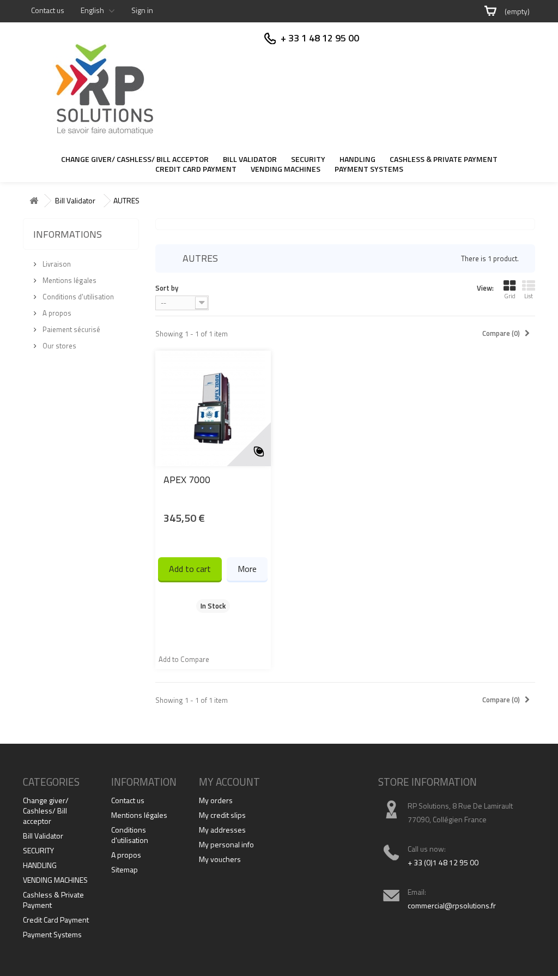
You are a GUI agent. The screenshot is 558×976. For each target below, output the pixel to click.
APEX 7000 (186, 479)
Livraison (56, 263)
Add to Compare (184, 659)
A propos (56, 313)
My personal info (226, 844)
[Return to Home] (33, 201)
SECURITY (308, 159)
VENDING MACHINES (285, 169)
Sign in (142, 10)
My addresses (222, 829)
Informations (67, 234)
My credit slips (222, 815)
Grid (509, 296)
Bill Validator (250, 159)
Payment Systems (369, 169)
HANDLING (357, 159)
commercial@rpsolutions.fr (452, 905)
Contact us (47, 10)
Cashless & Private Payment (444, 159)
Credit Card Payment (195, 169)
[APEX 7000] (213, 408)
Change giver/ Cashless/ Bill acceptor (135, 159)
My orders (216, 800)
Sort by (166, 287)
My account (229, 782)
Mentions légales (68, 280)
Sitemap (124, 869)
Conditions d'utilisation (77, 296)
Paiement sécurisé (70, 329)
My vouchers (220, 859)
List (528, 296)
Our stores (58, 345)
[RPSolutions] (102, 87)
